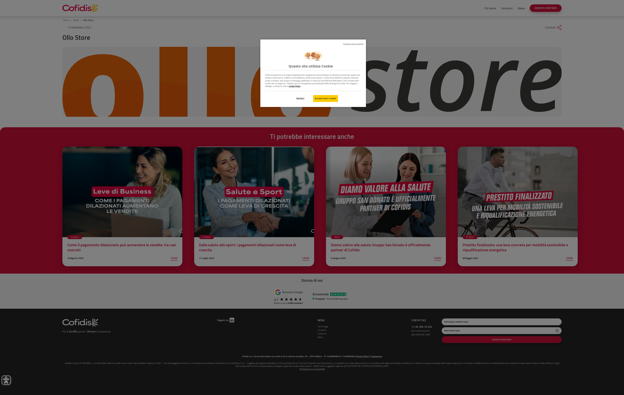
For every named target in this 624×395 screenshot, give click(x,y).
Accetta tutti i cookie (325, 98)
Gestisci (300, 98)
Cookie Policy (294, 86)
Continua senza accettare (353, 44)
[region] (313, 73)
